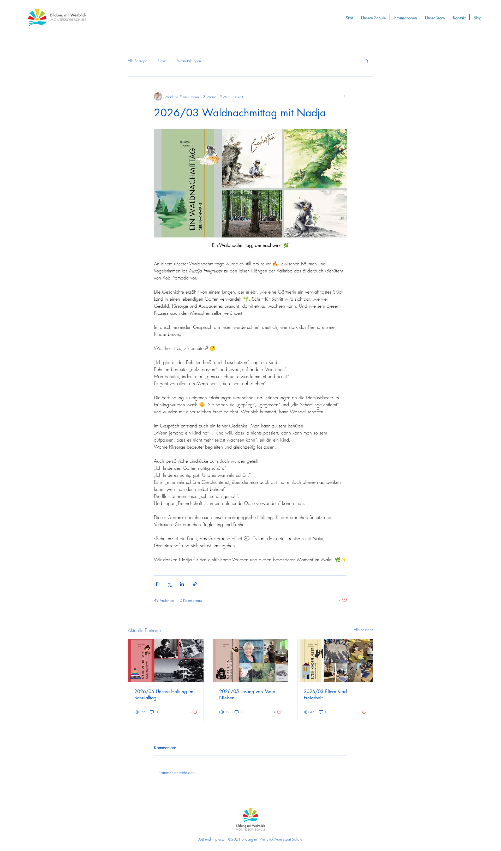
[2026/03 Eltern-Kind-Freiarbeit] (335, 660)
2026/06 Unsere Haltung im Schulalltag (163, 694)
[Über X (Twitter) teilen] (169, 584)
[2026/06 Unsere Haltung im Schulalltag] (166, 660)
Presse (162, 60)
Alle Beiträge (137, 60)
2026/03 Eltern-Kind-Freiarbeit (326, 694)
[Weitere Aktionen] (344, 96)
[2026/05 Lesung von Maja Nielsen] (250, 660)
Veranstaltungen (189, 60)
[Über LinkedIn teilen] (182, 584)
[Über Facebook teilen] (156, 584)
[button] (366, 61)
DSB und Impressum (212, 839)
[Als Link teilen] (194, 584)
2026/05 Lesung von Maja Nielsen (247, 694)
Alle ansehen (363, 629)
